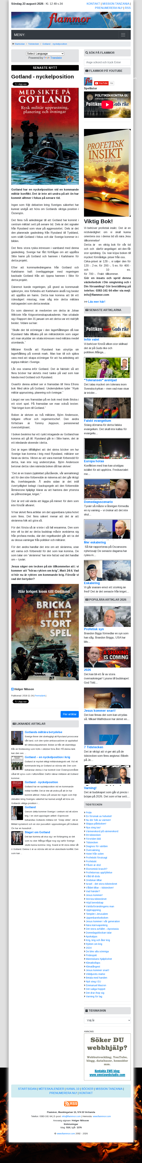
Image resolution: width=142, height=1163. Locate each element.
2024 (88, 947)
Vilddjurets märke (95, 974)
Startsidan (20, 44)
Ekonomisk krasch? (96, 868)
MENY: (19, 35)
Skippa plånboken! (96, 823)
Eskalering (92, 583)
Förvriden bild (93, 838)
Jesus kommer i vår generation (103, 921)
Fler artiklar (70, 714)
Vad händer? (93, 891)
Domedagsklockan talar (99, 932)
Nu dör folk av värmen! (98, 820)
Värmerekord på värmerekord (102, 831)
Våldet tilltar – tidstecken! (100, 887)
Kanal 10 (72, 1088)
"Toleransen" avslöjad (100, 380)
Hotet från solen (95, 853)
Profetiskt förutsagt (96, 857)
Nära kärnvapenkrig (97, 925)
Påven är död (93, 865)
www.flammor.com (102, 1116)
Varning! (90, 788)
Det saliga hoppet (95, 989)
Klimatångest (93, 966)
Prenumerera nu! (109, 7)
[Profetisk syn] (107, 616)
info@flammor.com (71, 1116)
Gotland (30, 807)
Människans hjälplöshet (99, 959)
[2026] (107, 657)
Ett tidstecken (93, 835)
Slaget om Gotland (37, 832)
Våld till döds (93, 876)
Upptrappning (93, 910)
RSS (128, 7)
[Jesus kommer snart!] (107, 698)
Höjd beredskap (94, 902)
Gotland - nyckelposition (54, 44)
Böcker (87, 1088)
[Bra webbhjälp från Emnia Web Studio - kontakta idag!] (107, 1056)
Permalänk (40, 695)
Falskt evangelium (97, 420)
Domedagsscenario (98, 502)
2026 (87, 670)
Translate (56, 57)
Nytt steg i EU (93, 981)
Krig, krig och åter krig (98, 940)
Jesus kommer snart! (100, 710)
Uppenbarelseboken (97, 917)
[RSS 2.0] (71, 1103)
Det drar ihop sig (95, 992)
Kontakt (93, 3)
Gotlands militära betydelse (43, 732)
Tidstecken (33, 44)
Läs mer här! (96, 301)
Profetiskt (91, 861)
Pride (89, 812)
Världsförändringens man (100, 906)
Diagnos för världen (97, 846)
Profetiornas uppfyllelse (99, 872)
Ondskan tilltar (94, 880)
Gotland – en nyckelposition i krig (47, 757)
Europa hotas (94, 461)
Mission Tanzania (115, 3)
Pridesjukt (91, 955)
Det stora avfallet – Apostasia (102, 928)
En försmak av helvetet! (99, 816)
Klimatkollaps (93, 962)
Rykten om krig (94, 944)
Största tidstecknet (96, 899)
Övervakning (93, 850)
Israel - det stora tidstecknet (101, 883)
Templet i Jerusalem (97, 913)
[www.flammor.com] (71, 20)
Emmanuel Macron (96, 985)
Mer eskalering (95, 542)
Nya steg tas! (93, 827)
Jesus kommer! (94, 895)
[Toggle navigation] (123, 34)
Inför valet (91, 339)
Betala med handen (96, 977)
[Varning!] (107, 775)
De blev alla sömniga (97, 951)
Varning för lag (94, 996)
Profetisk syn (94, 629)
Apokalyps (91, 936)
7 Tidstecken (93, 747)
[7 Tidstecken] (107, 734)
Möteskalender (51, 1088)
